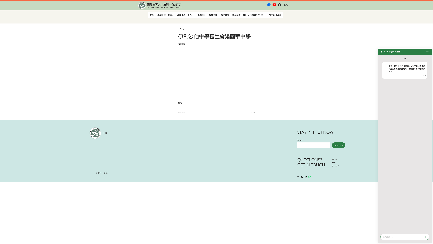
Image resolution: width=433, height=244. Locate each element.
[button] (165, 15)
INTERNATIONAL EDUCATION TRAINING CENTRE (165, 7)
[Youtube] (274, 4)
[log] (405, 143)
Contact (335, 165)
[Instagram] (302, 176)
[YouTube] (305, 176)
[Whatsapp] (309, 176)
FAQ (333, 162)
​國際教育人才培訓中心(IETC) (164, 5)
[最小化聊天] (427, 52)
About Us (336, 159)
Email (299, 140)
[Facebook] (269, 4)
